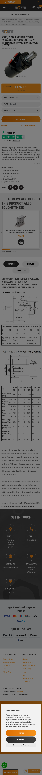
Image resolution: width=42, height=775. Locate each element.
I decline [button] (21, 740)
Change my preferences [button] (21, 745)
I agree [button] (21, 733)
